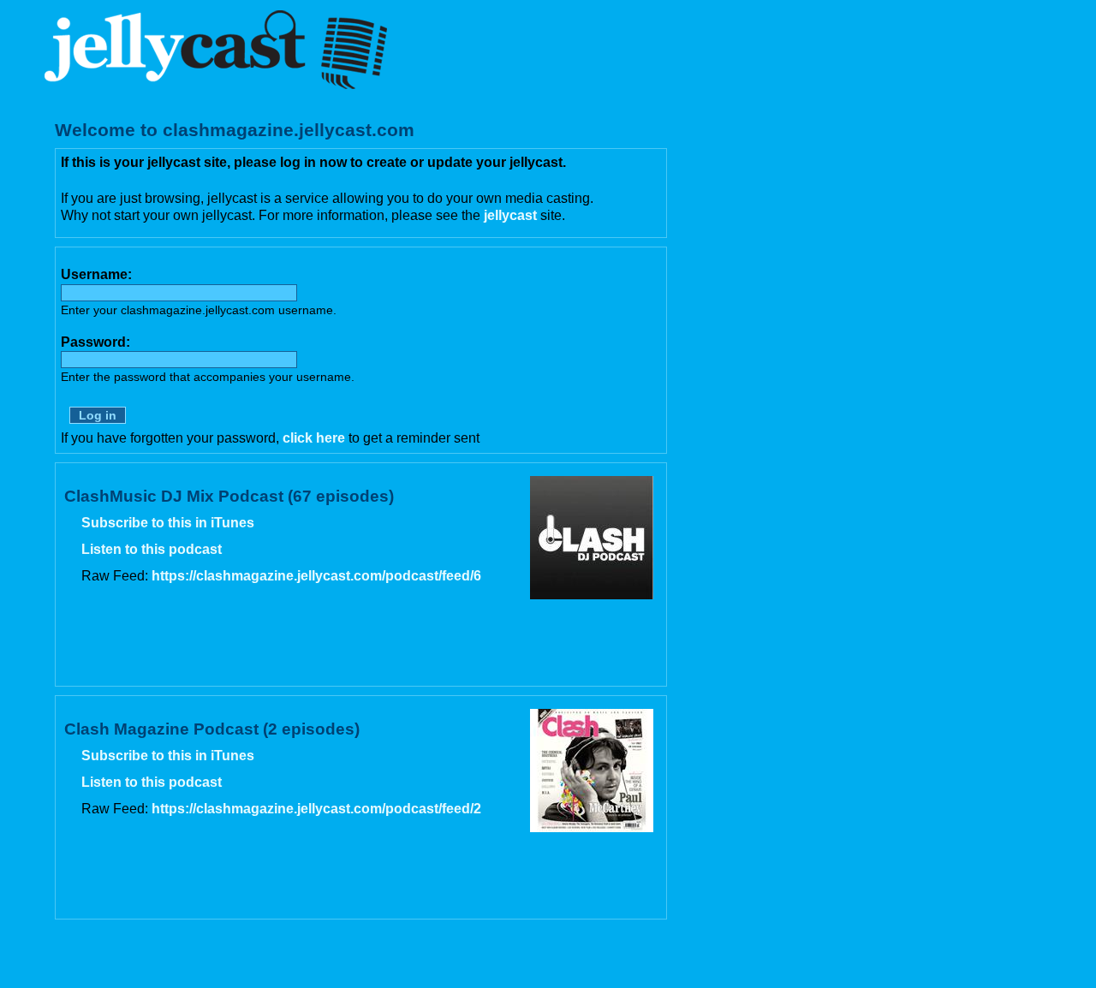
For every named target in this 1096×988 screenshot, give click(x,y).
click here (314, 438)
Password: (95, 342)
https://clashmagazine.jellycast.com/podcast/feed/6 (316, 575)
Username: (96, 274)
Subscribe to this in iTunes (167, 522)
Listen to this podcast (151, 549)
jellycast (510, 215)
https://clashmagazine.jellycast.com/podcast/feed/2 (316, 808)
